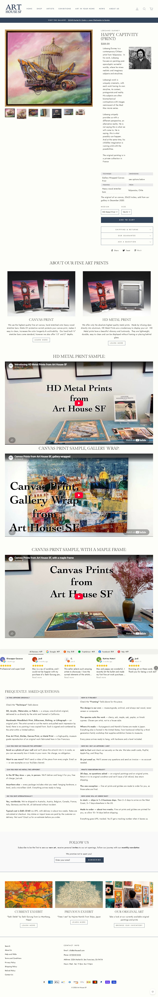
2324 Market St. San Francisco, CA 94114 (87, 959)
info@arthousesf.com (77, 950)
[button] (2, 668)
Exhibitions (65, 9)
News (102, 9)
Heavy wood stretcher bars (111, 190)
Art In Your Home (85, 9)
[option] (79, 20)
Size (123, 207)
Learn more (41, 340)
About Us (8, 950)
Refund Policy (10, 970)
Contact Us (9, 974)
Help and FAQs (11, 954)
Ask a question (127, 242)
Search (7, 946)
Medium (105, 207)
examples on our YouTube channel (29, 762)
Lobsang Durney (110, 31)
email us (91, 759)
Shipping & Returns (127, 230)
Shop (39, 9)
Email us (72, 759)
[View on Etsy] (66, 659)
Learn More (79, 922)
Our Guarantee (127, 236)
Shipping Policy (11, 966)
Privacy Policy (10, 962)
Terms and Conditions (13, 958)
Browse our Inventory (129, 925)
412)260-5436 (75, 955)
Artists (50, 9)
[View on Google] (2, 659)
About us (114, 9)
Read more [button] (37, 677)
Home (29, 9)
